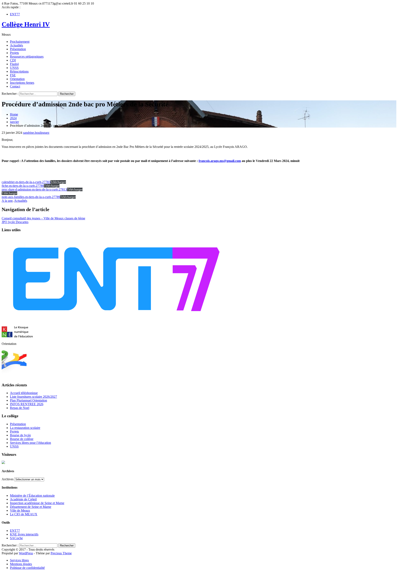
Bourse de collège (21, 439)
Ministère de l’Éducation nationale (32, 495)
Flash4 (14, 64)
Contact (15, 86)
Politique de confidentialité (27, 567)
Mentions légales (21, 564)
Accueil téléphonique (24, 393)
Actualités (16, 45)
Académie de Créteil (23, 499)
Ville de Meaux (20, 510)
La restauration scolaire (25, 427)
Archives (7, 479)
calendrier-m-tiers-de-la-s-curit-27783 (26, 182)
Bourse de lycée (20, 435)
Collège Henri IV (26, 24)
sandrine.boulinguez (36, 132)
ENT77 (15, 14)
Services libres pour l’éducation (30, 442)
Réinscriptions (19, 71)
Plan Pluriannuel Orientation (28, 400)
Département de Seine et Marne (30, 507)
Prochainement (19, 41)
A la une (7, 200)
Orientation (17, 79)
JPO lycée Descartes (15, 222)
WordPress (26, 553)
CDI (13, 60)
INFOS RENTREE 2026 (26, 404)
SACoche (16, 538)
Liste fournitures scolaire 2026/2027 (33, 396)
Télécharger (58, 182)
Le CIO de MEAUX (23, 514)
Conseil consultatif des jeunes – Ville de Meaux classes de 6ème (43, 218)
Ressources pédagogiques (27, 56)
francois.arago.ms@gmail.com (220, 161)
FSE (13, 75)
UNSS (14, 67)
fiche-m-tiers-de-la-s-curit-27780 (23, 185)
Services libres (19, 560)
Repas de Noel (19, 408)
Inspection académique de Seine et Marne (37, 503)
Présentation (18, 49)
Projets (14, 53)
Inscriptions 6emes (22, 82)
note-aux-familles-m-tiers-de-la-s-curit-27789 (31, 197)
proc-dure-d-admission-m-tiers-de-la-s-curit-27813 (34, 189)
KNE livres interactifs (24, 534)
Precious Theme (61, 553)
